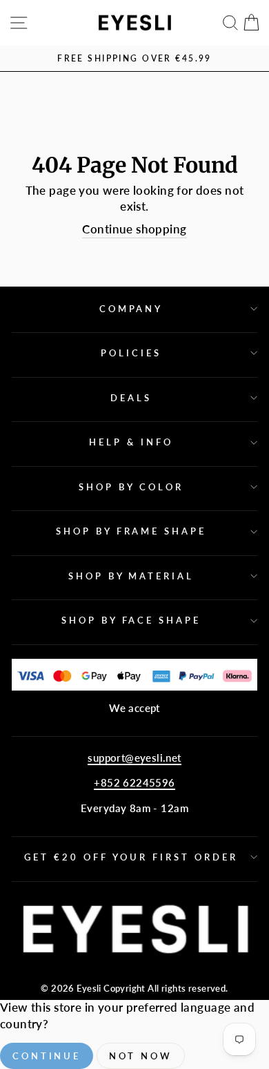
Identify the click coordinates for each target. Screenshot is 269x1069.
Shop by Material (131, 575)
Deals (131, 397)
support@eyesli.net (134, 757)
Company (131, 308)
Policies (131, 352)
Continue (46, 1055)
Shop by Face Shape (131, 620)
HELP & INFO (131, 441)
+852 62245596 (134, 782)
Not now (140, 1055)
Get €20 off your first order (130, 857)
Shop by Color (131, 486)
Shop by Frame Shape (131, 531)
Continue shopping (134, 229)
